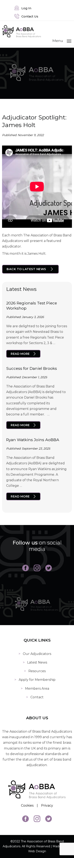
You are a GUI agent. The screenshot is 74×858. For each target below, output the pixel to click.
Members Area (37, 688)
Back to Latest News (26, 269)
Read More (20, 354)
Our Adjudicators (37, 654)
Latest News (37, 662)
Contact (37, 697)
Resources (37, 671)
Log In (25, 8)
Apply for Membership (37, 680)
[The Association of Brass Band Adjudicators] (21, 37)
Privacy (47, 805)
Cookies (27, 805)
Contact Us (29, 16)
